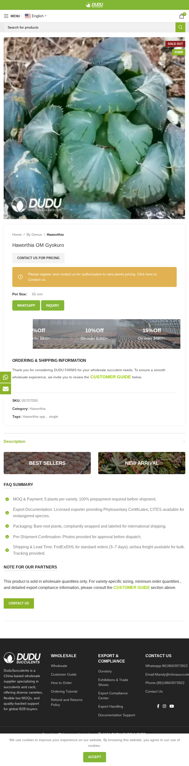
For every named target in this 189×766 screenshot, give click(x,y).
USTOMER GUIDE (133, 587)
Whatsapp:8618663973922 (166, 666)
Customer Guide (64, 674)
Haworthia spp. (34, 416)
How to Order (61, 683)
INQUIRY (52, 305)
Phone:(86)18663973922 (165, 683)
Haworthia (55, 234)
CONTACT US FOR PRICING (38, 258)
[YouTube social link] (171, 706)
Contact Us (154, 691)
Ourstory (105, 671)
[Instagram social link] (164, 706)
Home (17, 234)
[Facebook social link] (158, 706)
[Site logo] (94, 5)
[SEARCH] (180, 27)
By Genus (34, 234)
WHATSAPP (26, 305)
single (53, 416)
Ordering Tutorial (64, 691)
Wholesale (59, 666)
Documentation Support (116, 715)
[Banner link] (47, 463)
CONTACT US (19, 603)
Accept (94, 757)
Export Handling (110, 706)
